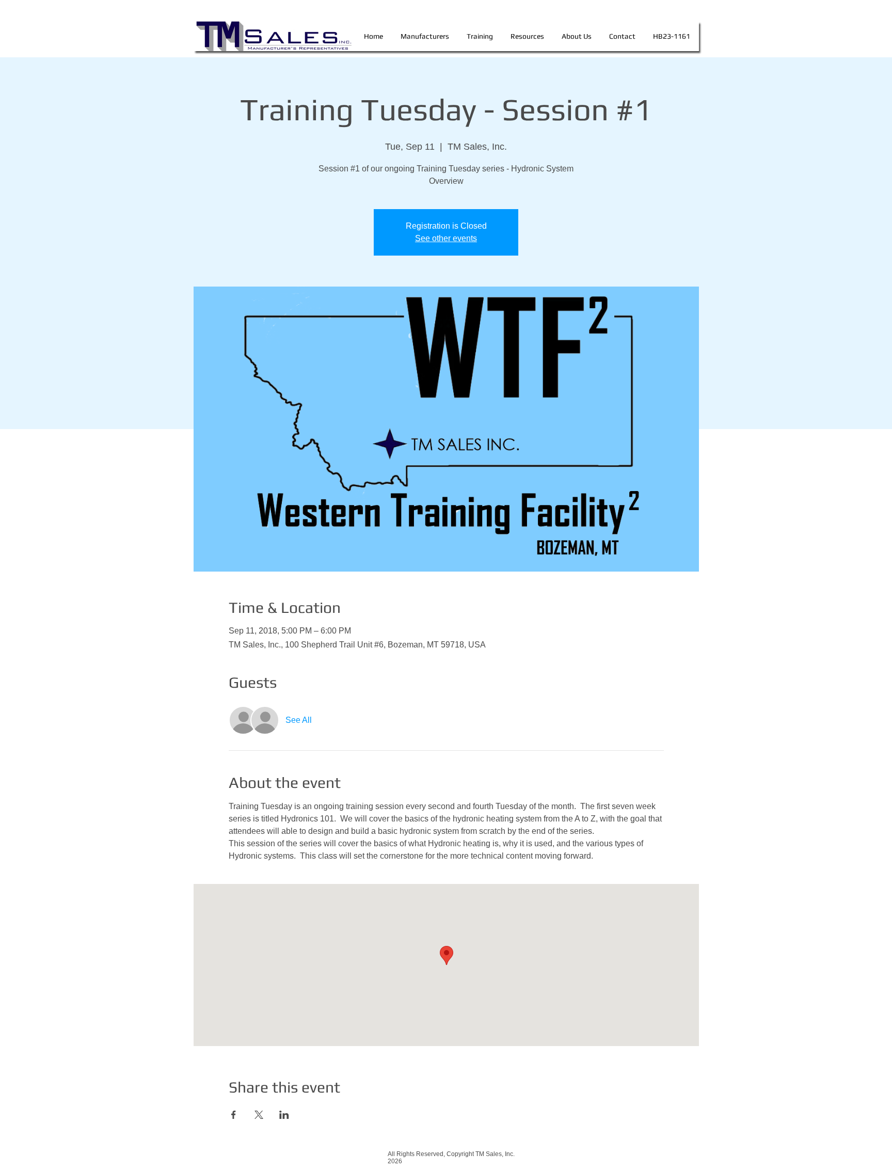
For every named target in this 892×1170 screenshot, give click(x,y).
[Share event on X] (259, 1115)
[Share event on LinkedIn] (284, 1115)
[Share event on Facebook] (233, 1115)
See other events (446, 238)
